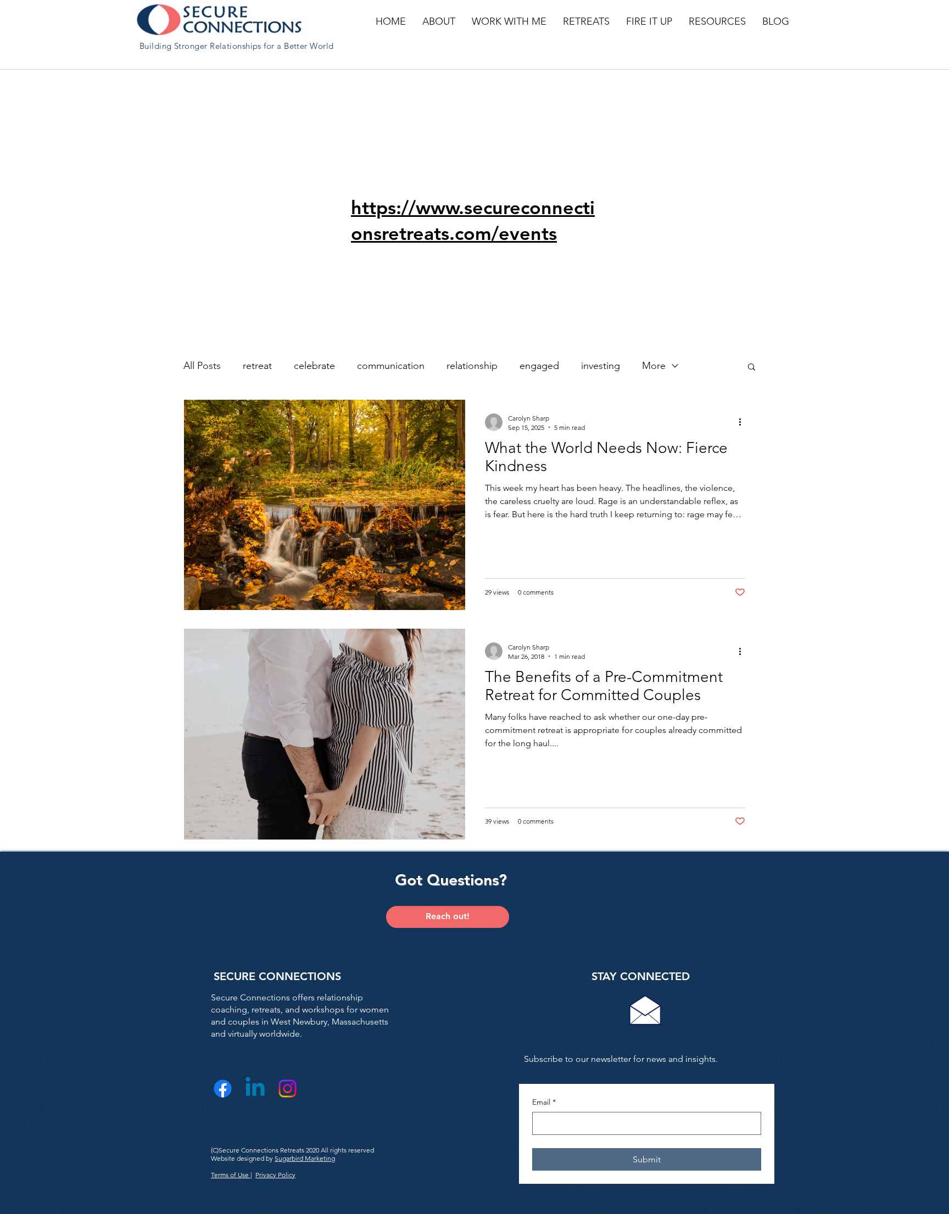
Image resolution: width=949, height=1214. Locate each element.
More (654, 366)
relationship (472, 366)
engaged (539, 366)
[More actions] (743, 422)
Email (544, 1102)
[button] (439, 22)
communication (391, 366)
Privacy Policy (275, 1175)
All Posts (202, 366)
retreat (257, 366)
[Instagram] (287, 1088)
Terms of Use (230, 1175)
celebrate (314, 366)
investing (600, 366)
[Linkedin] (255, 1088)
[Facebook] (223, 1088)
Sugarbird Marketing (305, 1158)
